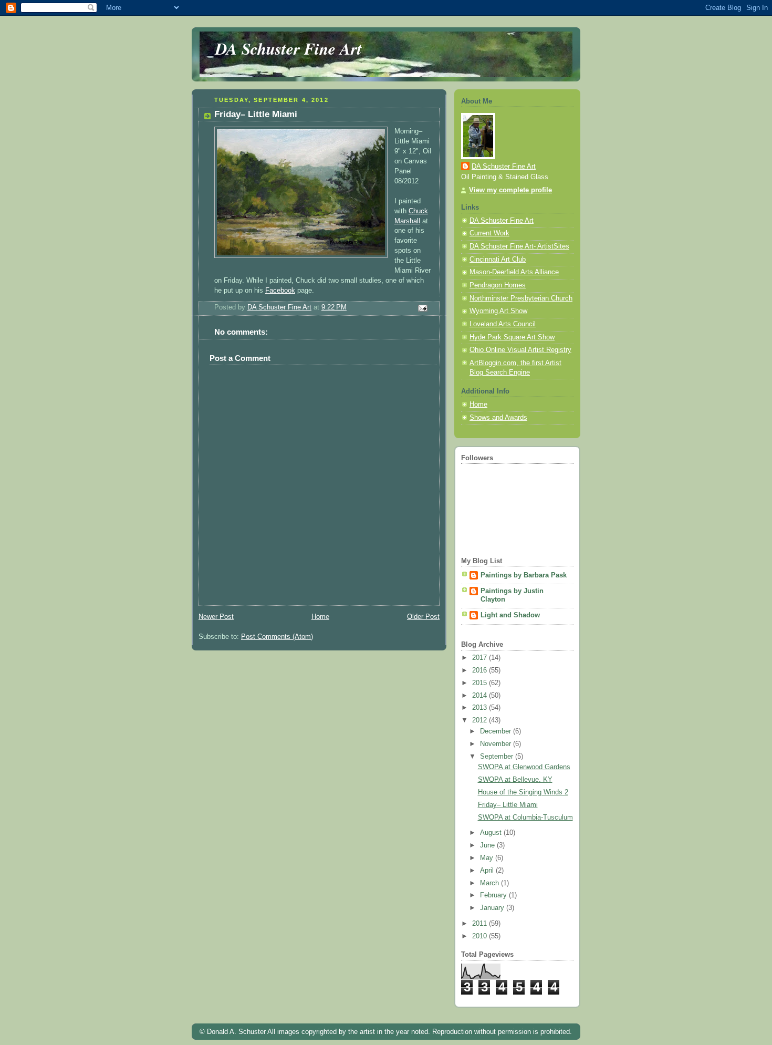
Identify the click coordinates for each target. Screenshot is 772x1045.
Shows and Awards (498, 417)
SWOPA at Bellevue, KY (515, 779)
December (496, 731)
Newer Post (216, 616)
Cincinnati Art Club (498, 259)
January (493, 908)
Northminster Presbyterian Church (521, 298)
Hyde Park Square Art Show (512, 337)
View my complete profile (510, 190)
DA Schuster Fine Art (288, 48)
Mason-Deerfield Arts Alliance (514, 272)
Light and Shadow (510, 615)
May (487, 858)
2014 (480, 695)
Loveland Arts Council (503, 324)
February (494, 895)
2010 (480, 936)
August (492, 832)
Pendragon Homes (498, 285)
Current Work (489, 233)
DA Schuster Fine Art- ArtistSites (519, 246)
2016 (480, 670)
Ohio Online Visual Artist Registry (520, 350)
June (488, 845)
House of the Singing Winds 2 (523, 792)
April (488, 870)
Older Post (423, 616)
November (496, 744)
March (490, 883)
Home (320, 616)
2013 (480, 707)
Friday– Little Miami (508, 805)
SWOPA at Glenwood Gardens (524, 767)
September (497, 756)
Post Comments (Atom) (277, 636)
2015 (480, 683)
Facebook (280, 290)
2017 (480, 657)
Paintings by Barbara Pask (524, 575)
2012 (480, 720)
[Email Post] (422, 308)
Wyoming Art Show (498, 311)
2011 (480, 923)
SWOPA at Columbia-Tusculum (525, 817)
